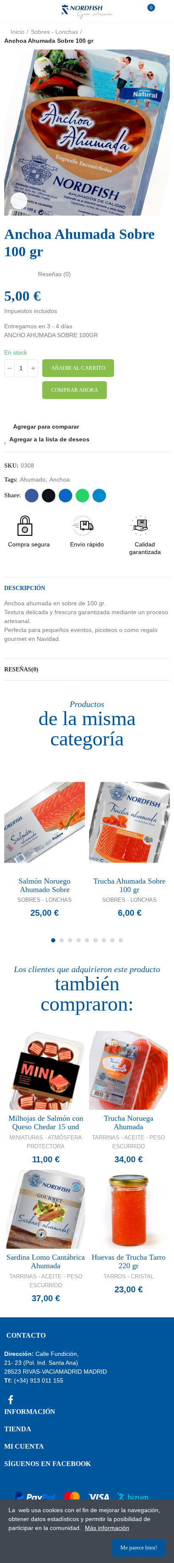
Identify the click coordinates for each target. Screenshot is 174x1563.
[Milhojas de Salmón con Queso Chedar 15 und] (45, 1070)
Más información (107, 1527)
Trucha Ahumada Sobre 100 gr (129, 885)
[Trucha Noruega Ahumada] (128, 1070)
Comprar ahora (74, 390)
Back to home (153, 36)
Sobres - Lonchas (44, 900)
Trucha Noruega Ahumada (128, 1122)
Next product (163, 36)
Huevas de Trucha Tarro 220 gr (129, 1261)
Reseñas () (54, 274)
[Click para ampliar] (19, 200)
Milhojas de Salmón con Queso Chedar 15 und (45, 1122)
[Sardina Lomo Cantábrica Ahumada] (45, 1209)
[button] (12, 132)
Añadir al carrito (78, 368)
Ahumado (33, 479)
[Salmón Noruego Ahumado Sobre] (44, 822)
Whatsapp (82, 495)
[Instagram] (25, 1400)
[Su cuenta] (161, 11)
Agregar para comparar (46, 426)
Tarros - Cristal (128, 1276)
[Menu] (12, 11)
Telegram (99, 495)
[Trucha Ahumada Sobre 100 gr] (129, 822)
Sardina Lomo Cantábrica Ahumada (45, 1261)
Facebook (31, 495)
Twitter (48, 495)
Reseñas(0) (21, 669)
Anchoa (59, 479)
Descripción (24, 588)
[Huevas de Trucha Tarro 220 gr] (128, 1209)
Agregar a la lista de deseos (49, 439)
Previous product (142, 36)
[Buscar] (25, 11)
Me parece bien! (138, 1547)
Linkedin (65, 495)
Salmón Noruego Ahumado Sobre (45, 885)
